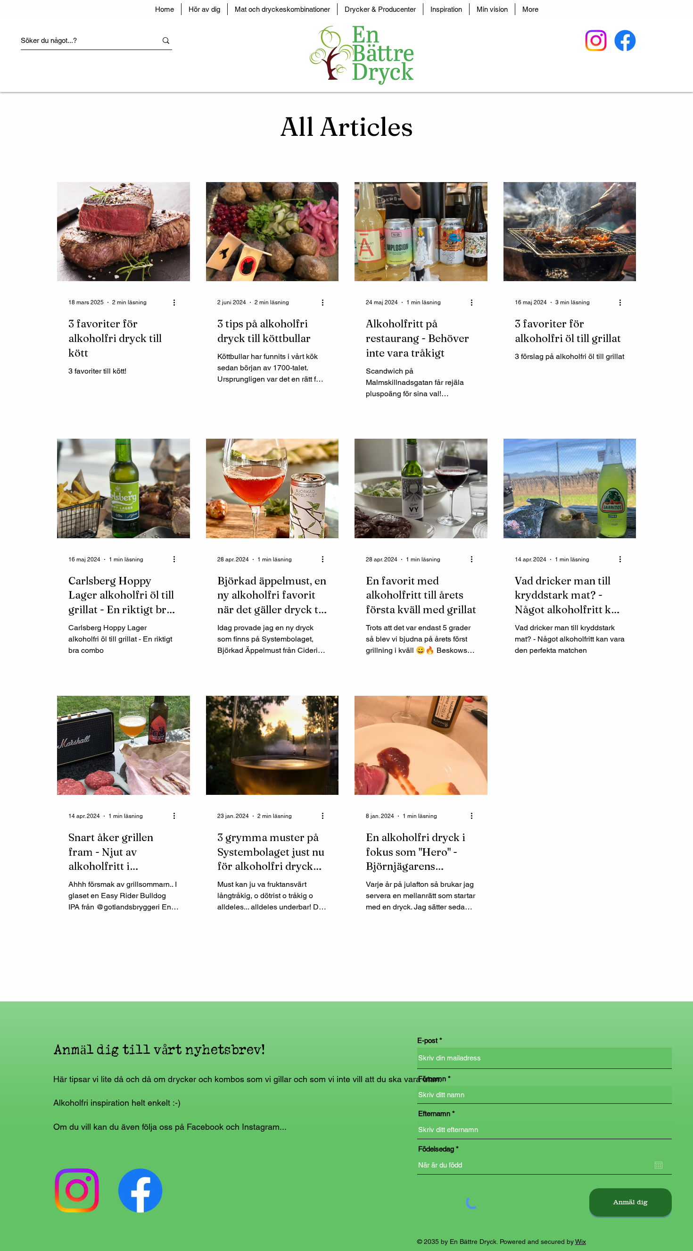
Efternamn (434, 1113)
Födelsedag (440, 1148)
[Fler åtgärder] (177, 302)
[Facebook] (625, 40)
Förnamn (432, 1078)
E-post (427, 1040)
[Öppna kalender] (658, 1165)
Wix (580, 1241)
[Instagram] (596, 40)
